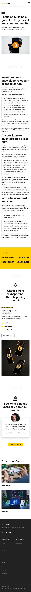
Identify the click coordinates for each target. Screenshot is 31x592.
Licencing (4, 566)
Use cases (4, 547)
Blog (3, 553)
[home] (6, 3)
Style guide (4, 573)
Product (3, 543)
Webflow (9, 588)
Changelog (4, 570)
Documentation (18, 543)
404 (2, 577)
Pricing (3, 550)
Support (17, 547)
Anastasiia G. (23, 588)
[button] (28, 3)
